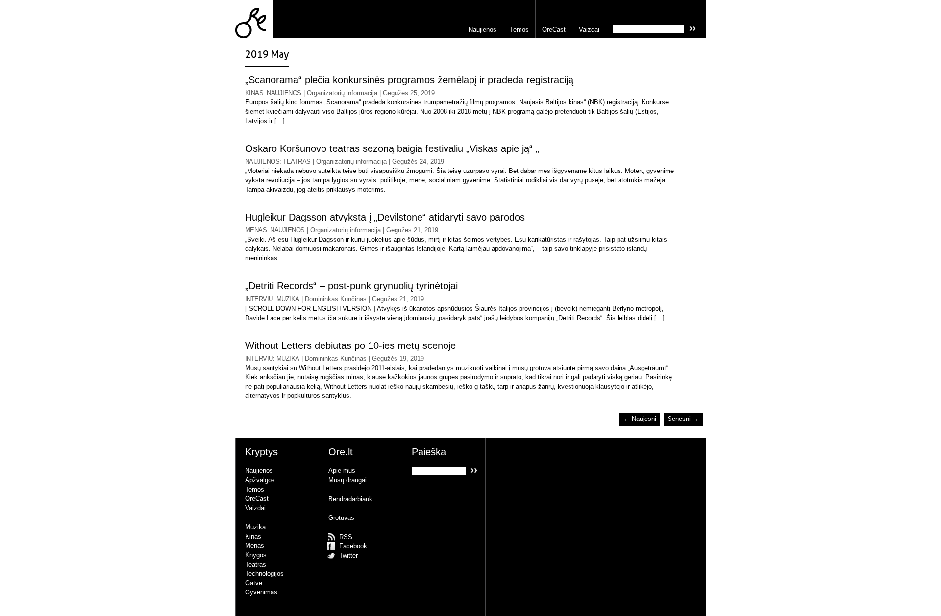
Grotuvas (341, 517)
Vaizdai (589, 29)
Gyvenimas (261, 592)
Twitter (348, 555)
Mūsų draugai (347, 480)
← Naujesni (639, 419)
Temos (519, 29)
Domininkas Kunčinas (336, 299)
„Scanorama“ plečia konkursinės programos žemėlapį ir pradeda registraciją (409, 80)
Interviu (259, 299)
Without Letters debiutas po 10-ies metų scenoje (350, 345)
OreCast (554, 29)
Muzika (287, 299)
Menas (256, 230)
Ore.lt (254, 19)
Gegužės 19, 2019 (398, 358)
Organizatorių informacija (342, 93)
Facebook (353, 546)
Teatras (296, 161)
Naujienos (482, 29)
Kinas (254, 93)
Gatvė (253, 583)
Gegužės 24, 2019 (418, 161)
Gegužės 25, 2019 (409, 93)
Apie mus (341, 470)
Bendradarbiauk (350, 499)
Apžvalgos (260, 480)
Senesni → (683, 419)
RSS (345, 537)
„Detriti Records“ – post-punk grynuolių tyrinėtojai (351, 286)
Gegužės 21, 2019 (412, 230)
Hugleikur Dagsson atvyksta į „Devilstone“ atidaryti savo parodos (385, 217)
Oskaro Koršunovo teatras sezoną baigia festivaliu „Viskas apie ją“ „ (392, 148)
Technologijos (264, 573)
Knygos (256, 555)
